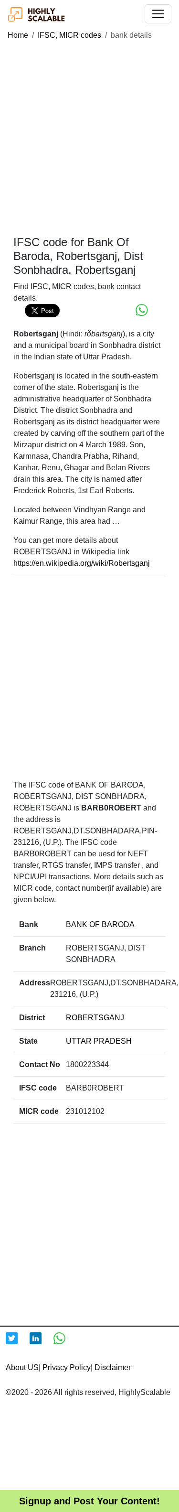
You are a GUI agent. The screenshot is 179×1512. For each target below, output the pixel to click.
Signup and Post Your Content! (89, 1501)
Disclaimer (113, 1367)
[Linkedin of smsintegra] (41, 1344)
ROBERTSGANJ (95, 1018)
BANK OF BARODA (100, 924)
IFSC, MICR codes (69, 35)
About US (22, 1367)
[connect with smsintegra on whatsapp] (65, 1344)
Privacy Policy (66, 1367)
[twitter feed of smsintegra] (18, 1344)
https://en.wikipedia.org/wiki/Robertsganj (81, 563)
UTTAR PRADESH (99, 1041)
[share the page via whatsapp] (141, 310)
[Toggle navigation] (158, 13)
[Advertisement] (89, 138)
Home (18, 35)
